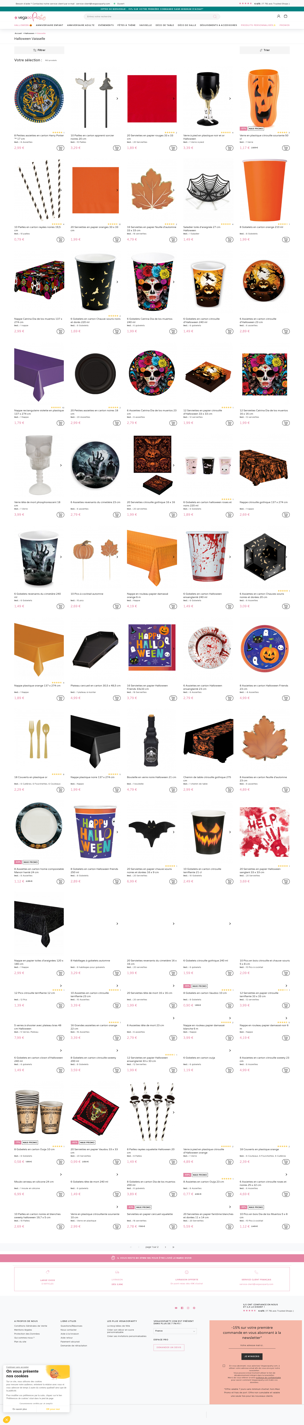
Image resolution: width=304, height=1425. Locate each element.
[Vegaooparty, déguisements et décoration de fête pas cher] (30, 15)
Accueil (18, 33)
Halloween (29, 33)
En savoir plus (20, 1409)
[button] (6, 1419)
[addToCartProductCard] (60, 148)
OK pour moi (53, 1409)
